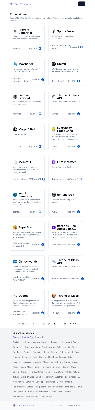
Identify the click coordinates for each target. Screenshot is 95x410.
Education (37, 352)
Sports (16, 372)
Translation (57, 372)
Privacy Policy (58, 405)
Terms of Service (75, 405)
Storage (25, 372)
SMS (60, 391)
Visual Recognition (44, 377)
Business (55, 342)
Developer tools (64, 382)
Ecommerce (18, 396)
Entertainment (66, 352)
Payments (46, 367)
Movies (75, 362)
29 (55, 324)
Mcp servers (32, 396)
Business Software (70, 342)
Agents (67, 391)
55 (65, 324)
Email (46, 352)
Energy (54, 352)
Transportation (72, 372)
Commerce (18, 347)
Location (17, 362)
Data (74, 347)
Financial (26, 357)
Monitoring (65, 362)
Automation (18, 382)
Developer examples (45, 382)
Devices (27, 352)
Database (17, 352)
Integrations (40, 386)
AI (79, 377)
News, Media (26, 367)
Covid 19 (30, 382)
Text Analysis (37, 372)
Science (56, 367)
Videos (53, 391)
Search (65, 367)
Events (78, 352)
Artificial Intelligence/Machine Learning (31, 342)
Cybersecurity (63, 347)
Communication (32, 347)
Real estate (18, 391)
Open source (46, 396)
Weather (59, 377)
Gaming (42, 357)
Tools (47, 372)
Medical (54, 362)
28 (49, 324)
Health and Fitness (57, 357)
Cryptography (48, 347)
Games (30, 386)
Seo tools (29, 391)
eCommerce (70, 377)
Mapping (37, 362)
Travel (16, 377)
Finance (16, 357)
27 (44, 324)
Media (45, 362)
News (79, 386)
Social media (42, 391)
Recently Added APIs (23, 337)
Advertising (40, 337)
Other (37, 367)
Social (74, 367)
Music (15, 367)
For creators (19, 386)
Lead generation (55, 386)
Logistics (27, 362)
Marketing (70, 386)
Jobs (70, 357)
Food (35, 357)
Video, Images (27, 377)
